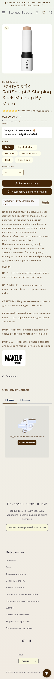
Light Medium (26, 147)
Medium (10, 153)
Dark (7, 160)
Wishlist (10, 607)
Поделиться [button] (12, 376)
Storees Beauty (21, 672)
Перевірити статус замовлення (22, 601)
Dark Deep (24, 160)
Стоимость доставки (10, 121)
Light (8, 147)
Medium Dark (30, 153)
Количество (8, 166)
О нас (9, 567)
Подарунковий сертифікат (20, 628)
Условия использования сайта (22, 594)
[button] (3, 12)
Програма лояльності (17, 614)
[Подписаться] (44, 527)
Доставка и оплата (16, 573)
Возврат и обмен (15, 587)
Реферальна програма (18, 621)
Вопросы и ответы (15, 580)
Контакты (11, 560)
